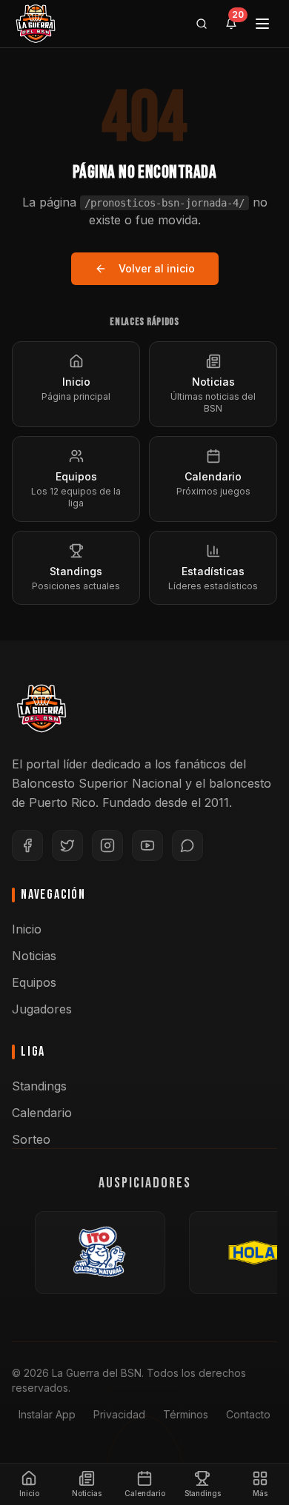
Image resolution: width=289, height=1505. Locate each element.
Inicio (26, 929)
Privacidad (119, 1414)
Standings (39, 1086)
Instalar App (47, 1414)
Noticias (34, 955)
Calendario (42, 1112)
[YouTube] (147, 845)
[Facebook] (27, 845)
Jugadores (42, 1009)
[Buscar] (201, 23)
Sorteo (31, 1139)
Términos (185, 1414)
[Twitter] (67, 845)
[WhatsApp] (187, 845)
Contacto (248, 1414)
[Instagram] (107, 845)
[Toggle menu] (262, 23)
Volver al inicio (157, 268)
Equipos (34, 982)
